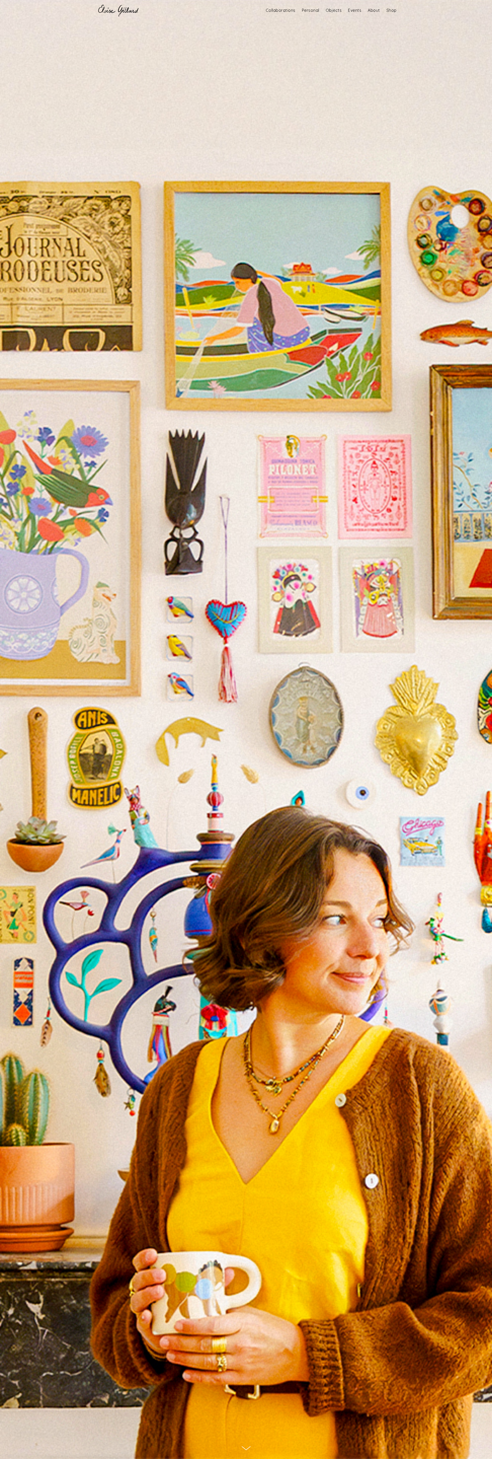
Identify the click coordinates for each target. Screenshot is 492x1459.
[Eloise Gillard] (117, 10)
